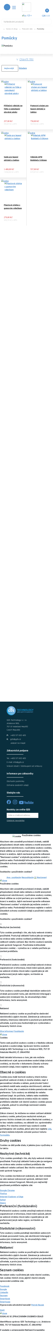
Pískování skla (27, 29)
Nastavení (41, 878)
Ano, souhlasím (14, 878)
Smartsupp (5, 1302)
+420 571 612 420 (18, 735)
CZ (29, 16)
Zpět (2, 1310)
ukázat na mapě (18, 743)
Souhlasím (19, 1031)
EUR (48, 16)
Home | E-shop (11, 29)
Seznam (4, 1296)
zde (49, 1129)
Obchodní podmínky (15, 781)
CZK (44, 16)
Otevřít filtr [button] (26, 59)
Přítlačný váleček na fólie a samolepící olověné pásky (13, 109)
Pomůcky (40, 29)
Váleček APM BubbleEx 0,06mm (38, 158)
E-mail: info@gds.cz (15, 762)
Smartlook (5, 1299)
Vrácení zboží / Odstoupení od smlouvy (24, 766)
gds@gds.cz (15, 739)
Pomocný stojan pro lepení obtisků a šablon (39, 109)
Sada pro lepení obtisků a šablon (11, 158)
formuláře (5, 1135)
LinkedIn (4, 1293)
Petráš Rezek (37, 1305)
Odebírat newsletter (16, 821)
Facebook (4, 1286)
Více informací (7, 1031)
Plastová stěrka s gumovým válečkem (13, 206)
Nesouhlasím (28, 878)
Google (3, 1289)
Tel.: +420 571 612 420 (16, 758)
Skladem (23, 68)
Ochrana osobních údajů (18, 785)
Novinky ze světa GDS (18, 810)
